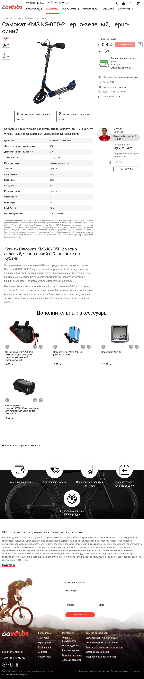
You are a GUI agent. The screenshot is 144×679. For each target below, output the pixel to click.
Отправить (80, 615)
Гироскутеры (70, 9)
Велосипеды (34, 9)
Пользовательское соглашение (125, 671)
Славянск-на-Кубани (121, 68)
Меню (32, 3)
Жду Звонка (126, 169)
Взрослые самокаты (36, 18)
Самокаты (52, 9)
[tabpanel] (54, 73)
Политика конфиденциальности (94, 671)
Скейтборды (90, 9)
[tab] (6, 42)
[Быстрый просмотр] (7, 347)
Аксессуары (125, 9)
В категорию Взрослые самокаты (22, 445)
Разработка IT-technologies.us (16, 674)
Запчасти (108, 9)
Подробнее (8, 564)
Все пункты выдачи (12, 652)
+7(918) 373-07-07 (58, 2)
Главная (6, 18)
